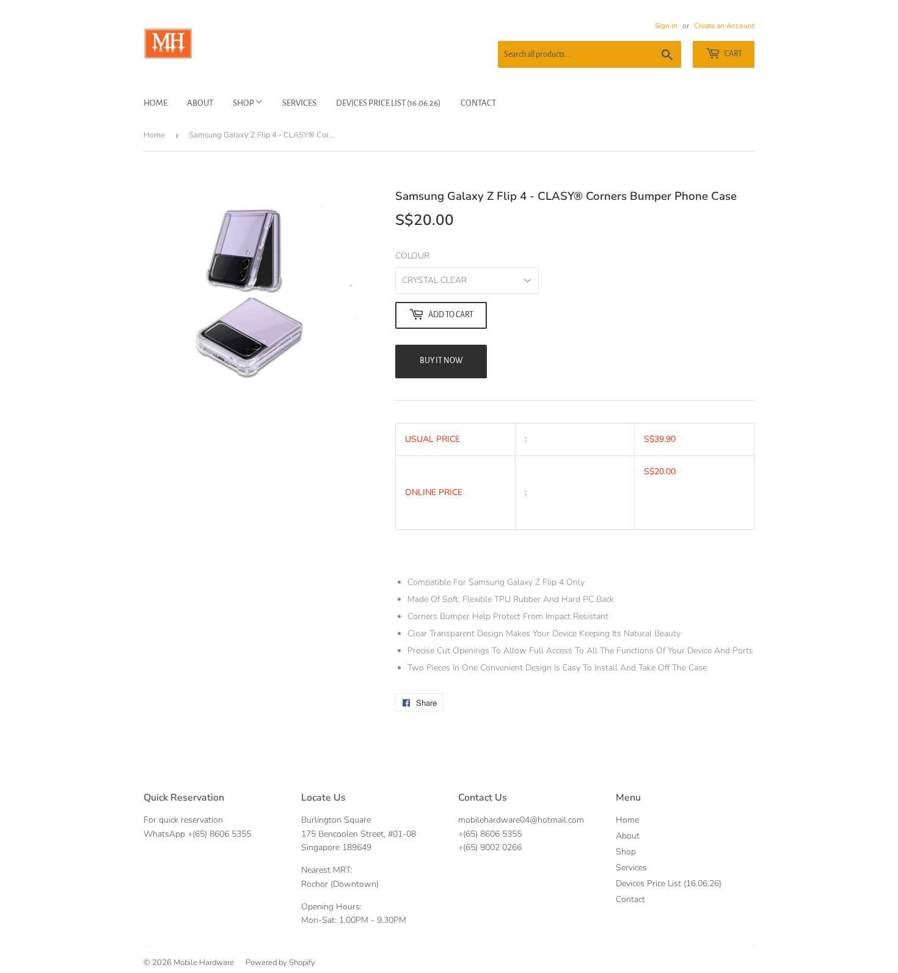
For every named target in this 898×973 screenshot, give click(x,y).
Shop (244, 103)
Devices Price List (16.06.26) (388, 103)
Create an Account (724, 26)
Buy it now (441, 360)
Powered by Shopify (280, 962)
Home (155, 103)
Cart (732, 54)
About (200, 103)
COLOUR (412, 256)
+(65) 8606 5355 (219, 834)
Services (299, 103)
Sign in (666, 26)
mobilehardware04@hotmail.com (521, 820)
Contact (478, 103)
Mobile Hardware (203, 962)
